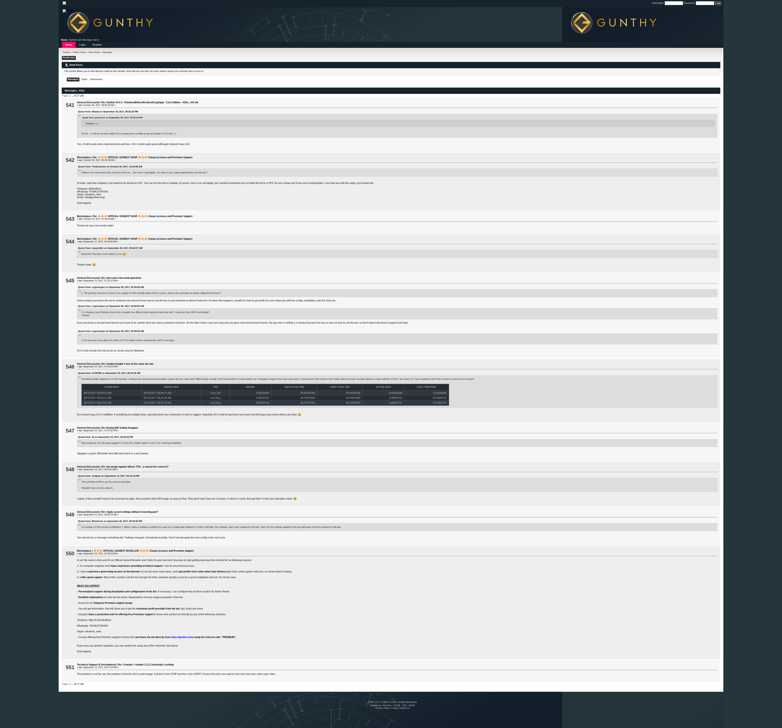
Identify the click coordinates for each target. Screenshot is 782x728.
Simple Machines (407, 702)
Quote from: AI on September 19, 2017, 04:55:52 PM (105, 437)
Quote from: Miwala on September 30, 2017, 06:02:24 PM (108, 111)
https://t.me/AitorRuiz (100, 620)
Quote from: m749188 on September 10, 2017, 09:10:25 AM (109, 373)
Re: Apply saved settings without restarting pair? (130, 512)
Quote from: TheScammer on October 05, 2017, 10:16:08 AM (110, 166)
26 (75, 95)
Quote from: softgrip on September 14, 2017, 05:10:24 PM (108, 476)
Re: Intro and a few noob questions (122, 278)
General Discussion (88, 102)
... (72, 95)
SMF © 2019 (389, 702)
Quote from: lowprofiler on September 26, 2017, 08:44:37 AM (110, 248)
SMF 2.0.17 (374, 702)
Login (82, 44)
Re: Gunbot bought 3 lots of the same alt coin (127, 363)
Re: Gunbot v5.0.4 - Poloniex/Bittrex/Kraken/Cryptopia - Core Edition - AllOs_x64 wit (150, 102)
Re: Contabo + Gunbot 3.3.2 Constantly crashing (146, 664)
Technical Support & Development (96, 664)
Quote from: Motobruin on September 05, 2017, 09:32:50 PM (110, 521)
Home (68, 44)
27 (78, 95)
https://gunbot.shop (182, 637)
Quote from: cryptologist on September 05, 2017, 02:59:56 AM (111, 287)
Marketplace (84, 157)
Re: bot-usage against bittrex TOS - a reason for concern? (135, 466)
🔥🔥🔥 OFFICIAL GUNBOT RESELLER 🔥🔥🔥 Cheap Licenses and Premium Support (143, 550)
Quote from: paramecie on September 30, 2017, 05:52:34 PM (112, 117)
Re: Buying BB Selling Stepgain (120, 427)
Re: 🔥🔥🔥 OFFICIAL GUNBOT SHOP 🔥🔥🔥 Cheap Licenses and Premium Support (142, 157)
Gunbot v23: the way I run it (84, 39)
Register (97, 44)
